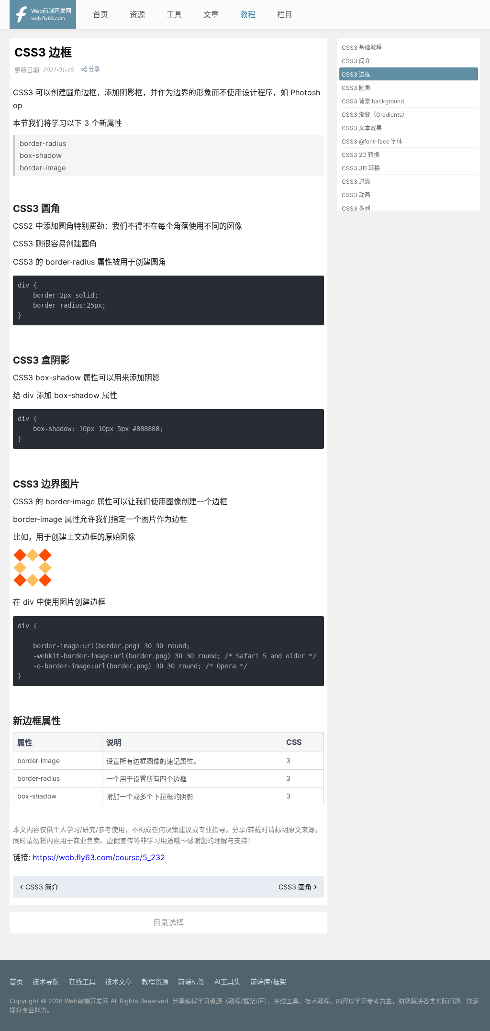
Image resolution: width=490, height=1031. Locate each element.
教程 (248, 14)
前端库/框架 (268, 981)
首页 (100, 14)
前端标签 (191, 981)
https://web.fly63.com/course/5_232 (99, 857)
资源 (137, 14)
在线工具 (82, 981)
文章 (211, 14)
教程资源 (155, 981)
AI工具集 (227, 981)
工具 (174, 14)
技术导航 (46, 981)
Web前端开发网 (87, 1001)
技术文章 (118, 981)
